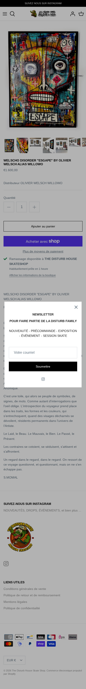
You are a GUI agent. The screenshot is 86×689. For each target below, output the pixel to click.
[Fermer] (76, 307)
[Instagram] (43, 379)
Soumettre (43, 366)
